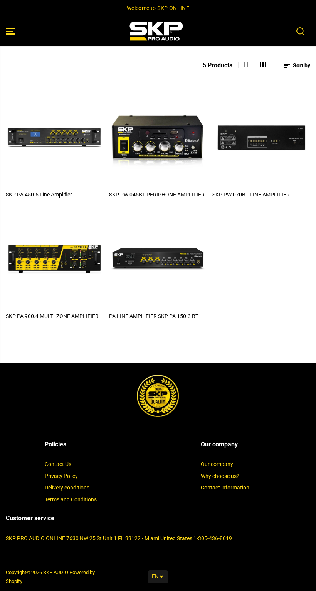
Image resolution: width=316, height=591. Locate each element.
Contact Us (58, 464)
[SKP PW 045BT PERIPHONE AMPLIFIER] (158, 137)
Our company (217, 464)
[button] (10, 31)
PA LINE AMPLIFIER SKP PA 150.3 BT (153, 316)
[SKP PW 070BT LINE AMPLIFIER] (261, 137)
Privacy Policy (61, 476)
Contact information (225, 487)
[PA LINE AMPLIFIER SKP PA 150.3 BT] (158, 259)
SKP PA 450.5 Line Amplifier (39, 194)
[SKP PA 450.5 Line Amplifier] (55, 137)
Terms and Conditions (71, 499)
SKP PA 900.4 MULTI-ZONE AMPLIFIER (52, 316)
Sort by (301, 65)
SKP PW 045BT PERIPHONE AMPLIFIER (157, 194)
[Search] (300, 31)
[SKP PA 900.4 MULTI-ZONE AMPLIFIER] (55, 259)
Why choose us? (220, 476)
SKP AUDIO (55, 572)
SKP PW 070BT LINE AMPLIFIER (251, 194)
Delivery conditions (67, 487)
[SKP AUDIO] (156, 31)
